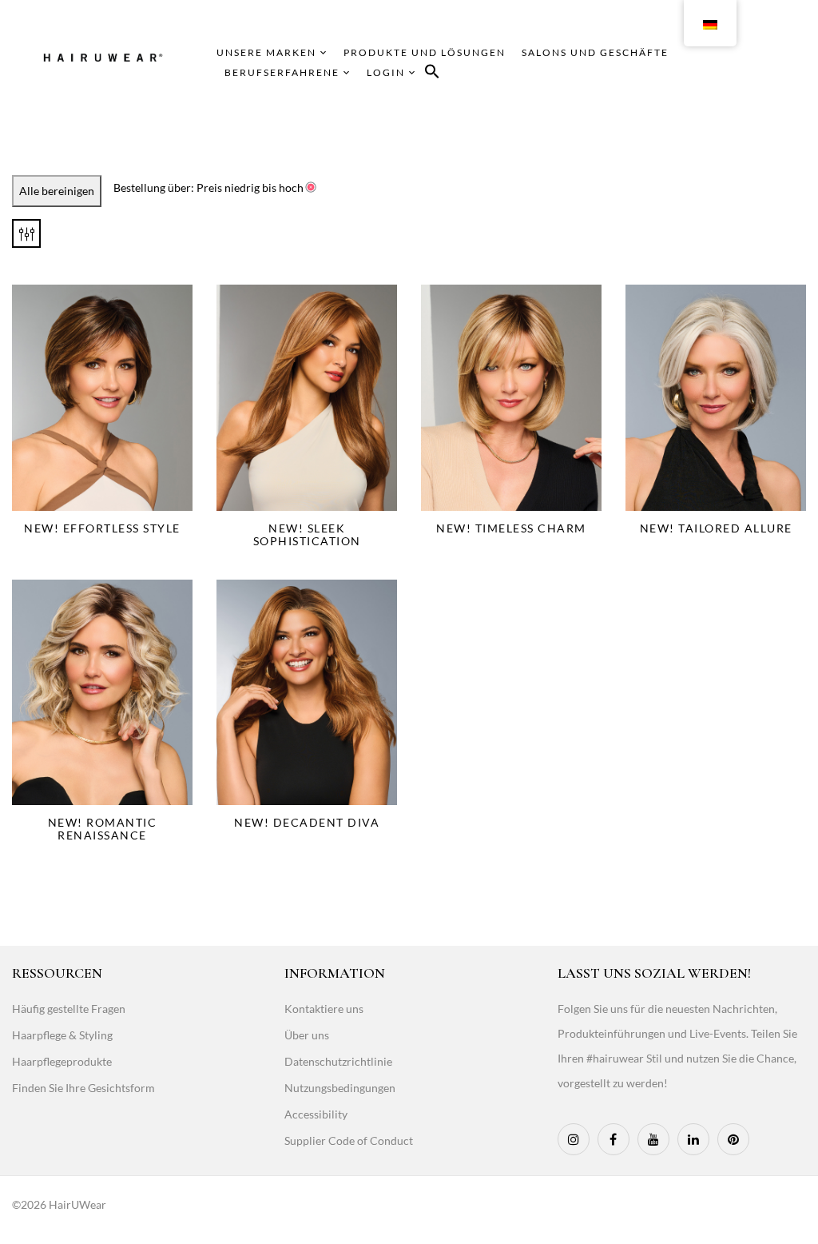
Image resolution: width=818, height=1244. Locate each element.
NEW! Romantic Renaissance (102, 828)
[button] (432, 74)
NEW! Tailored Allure (716, 528)
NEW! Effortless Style (102, 528)
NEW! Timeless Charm (511, 528)
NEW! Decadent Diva (306, 822)
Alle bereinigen (56, 190)
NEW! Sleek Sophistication (307, 534)
